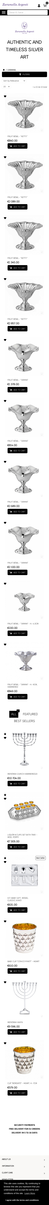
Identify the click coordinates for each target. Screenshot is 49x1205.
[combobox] (27, 12)
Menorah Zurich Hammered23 (22, 774)
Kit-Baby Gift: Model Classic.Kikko (18, 899)
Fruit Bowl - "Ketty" (17, 136)
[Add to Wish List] (5, 96)
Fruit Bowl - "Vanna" (18, 380)
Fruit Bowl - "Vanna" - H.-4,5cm (23, 624)
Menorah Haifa (15, 1022)
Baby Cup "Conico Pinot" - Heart (23, 961)
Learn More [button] (29, 1193)
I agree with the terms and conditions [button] (22, 1200)
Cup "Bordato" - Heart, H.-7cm (22, 1083)
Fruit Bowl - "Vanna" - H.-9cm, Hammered (23, 685)
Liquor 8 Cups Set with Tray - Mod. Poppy (22, 836)
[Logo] (15, 4)
